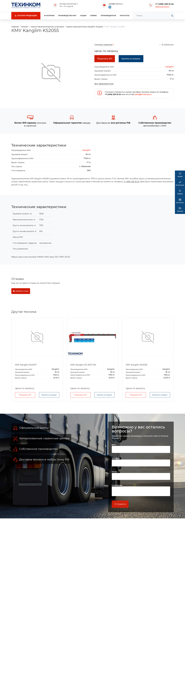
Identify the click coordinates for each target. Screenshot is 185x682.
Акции (83, 15)
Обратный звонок (162, 7)
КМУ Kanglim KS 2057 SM (83, 365)
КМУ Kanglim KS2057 (25, 365)
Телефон (116, 458)
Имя (114, 445)
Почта (114, 472)
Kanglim (169, 66)
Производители (108, 15)
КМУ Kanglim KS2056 (136, 365)
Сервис (93, 15)
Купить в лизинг (49, 395)
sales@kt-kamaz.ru (116, 4)
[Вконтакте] (110, 7)
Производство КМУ (67, 15)
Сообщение (117, 485)
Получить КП (25, 395)
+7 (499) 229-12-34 (164, 4)
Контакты (124, 15)
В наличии (49, 15)
